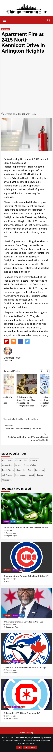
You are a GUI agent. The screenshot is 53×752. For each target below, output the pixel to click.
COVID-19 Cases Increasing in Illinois (23, 426)
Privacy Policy (26, 732)
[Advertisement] (26, 83)
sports (18, 465)
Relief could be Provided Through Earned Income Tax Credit (28, 437)
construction (20, 475)
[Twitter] (27, 341)
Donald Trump (8, 470)
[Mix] (13, 341)
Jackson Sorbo (12, 718)
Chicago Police (30, 465)
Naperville (21, 470)
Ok (19, 747)
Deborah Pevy (28, 113)
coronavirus (7, 465)
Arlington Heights (15, 419)
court (30, 470)
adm (7, 581)
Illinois (6, 521)
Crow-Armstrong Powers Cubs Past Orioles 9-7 (26, 576)
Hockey (40, 475)
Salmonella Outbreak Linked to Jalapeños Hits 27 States (26, 529)
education (39, 470)
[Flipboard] (6, 341)
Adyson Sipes (11, 536)
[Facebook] (20, 341)
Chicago (5, 29)
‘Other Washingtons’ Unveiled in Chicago (23, 622)
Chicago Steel (8, 480)
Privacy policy (30, 747)
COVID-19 (34, 460)
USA (13, 521)
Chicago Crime (21, 460)
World (19, 521)
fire (25, 419)
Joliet (31, 475)
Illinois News (33, 419)
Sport (22, 570)
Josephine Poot (12, 627)
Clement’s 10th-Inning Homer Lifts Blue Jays (25, 667)
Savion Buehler (12, 673)
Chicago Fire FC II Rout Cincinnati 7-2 (22, 713)
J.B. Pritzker (7, 475)
